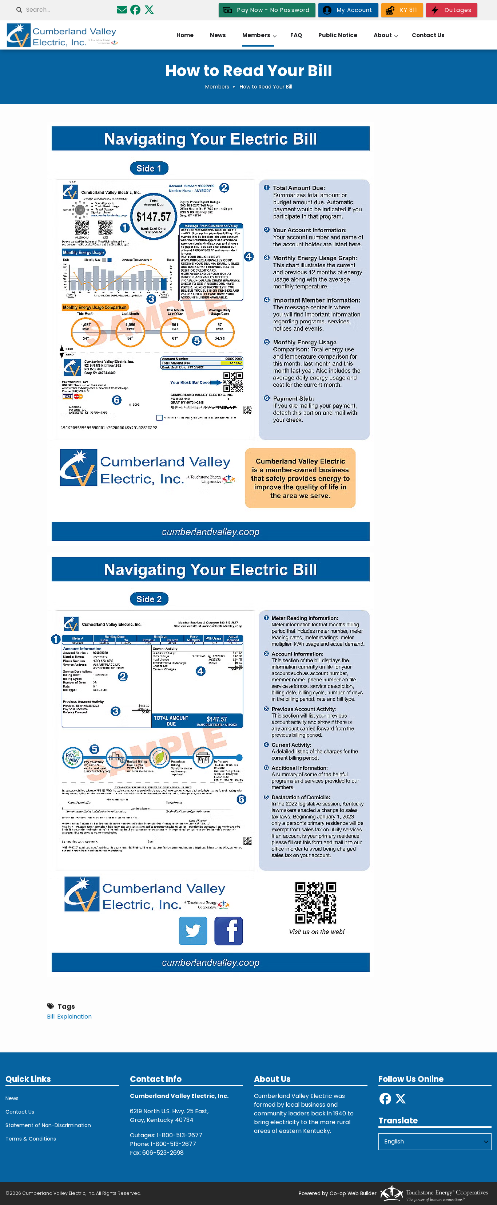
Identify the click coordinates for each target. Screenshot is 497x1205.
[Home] (62, 35)
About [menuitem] (386, 39)
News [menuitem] (218, 35)
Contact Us (19, 1111)
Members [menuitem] (259, 39)
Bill (51, 1016)
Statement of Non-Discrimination (48, 1125)
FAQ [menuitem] (296, 35)
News (12, 1098)
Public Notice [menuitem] (337, 35)
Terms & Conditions (30, 1138)
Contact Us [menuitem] (428, 35)
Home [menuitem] (185, 35)
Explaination (74, 1016)
